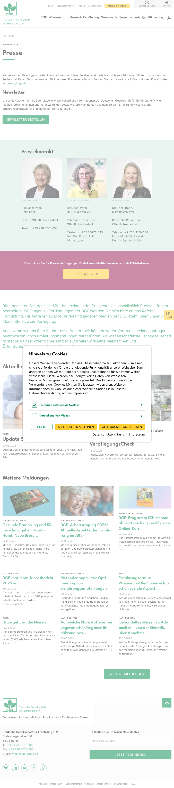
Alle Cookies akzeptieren (122, 427)
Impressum (80, 393)
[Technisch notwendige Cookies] (34, 406)
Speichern (42, 427)
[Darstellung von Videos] (34, 417)
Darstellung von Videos (54, 415)
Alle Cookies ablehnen (76, 427)
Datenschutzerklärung (45, 393)
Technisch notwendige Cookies (59, 405)
